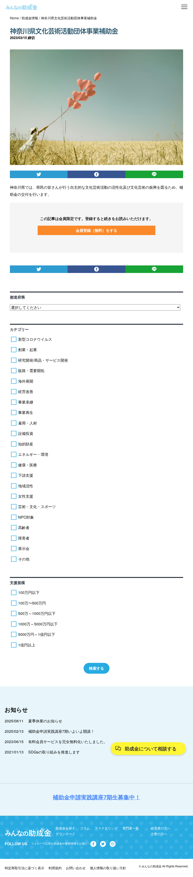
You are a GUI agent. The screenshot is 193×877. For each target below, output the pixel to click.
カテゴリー (19, 329)
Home (14, 18)
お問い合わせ (76, 867)
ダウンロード (65, 833)
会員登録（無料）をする (96, 230)
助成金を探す (65, 828)
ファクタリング (106, 828)
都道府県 (17, 297)
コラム (85, 828)
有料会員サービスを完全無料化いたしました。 (67, 741)
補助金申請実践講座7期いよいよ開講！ (61, 731)
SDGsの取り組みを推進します (54, 752)
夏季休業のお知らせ (45, 721)
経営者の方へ (160, 828)
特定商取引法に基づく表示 (24, 867)
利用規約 (55, 867)
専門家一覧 (130, 828)
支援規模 (17, 582)
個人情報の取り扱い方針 (108, 867)
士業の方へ (159, 833)
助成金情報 (30, 18)
